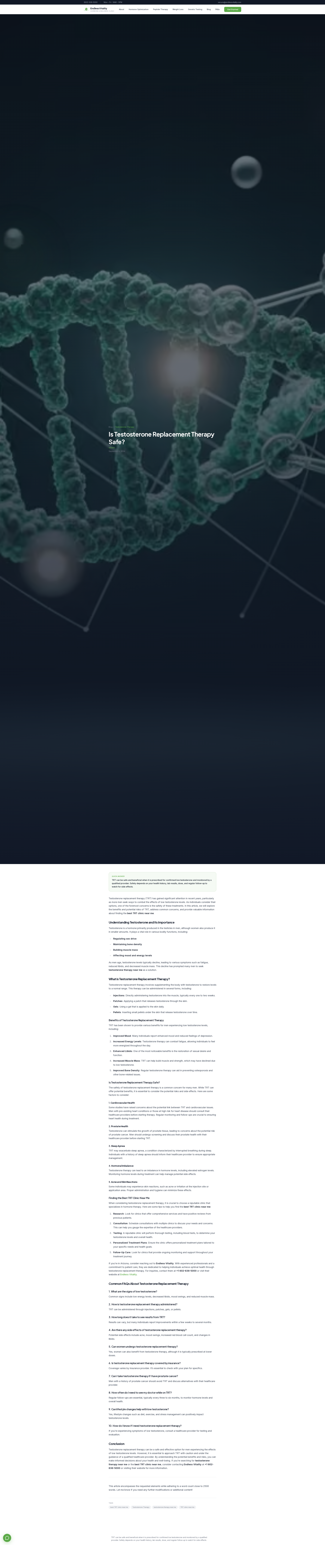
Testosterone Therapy (124, 427)
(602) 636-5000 (91, 2)
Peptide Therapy (160, 9)
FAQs (217, 9)
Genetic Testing (195, 9)
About (121, 9)
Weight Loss (178, 9)
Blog (209, 9)
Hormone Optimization (139, 9)
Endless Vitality (128, 1274)
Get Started (232, 9)
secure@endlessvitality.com (229, 2)
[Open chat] (7, 1538)
